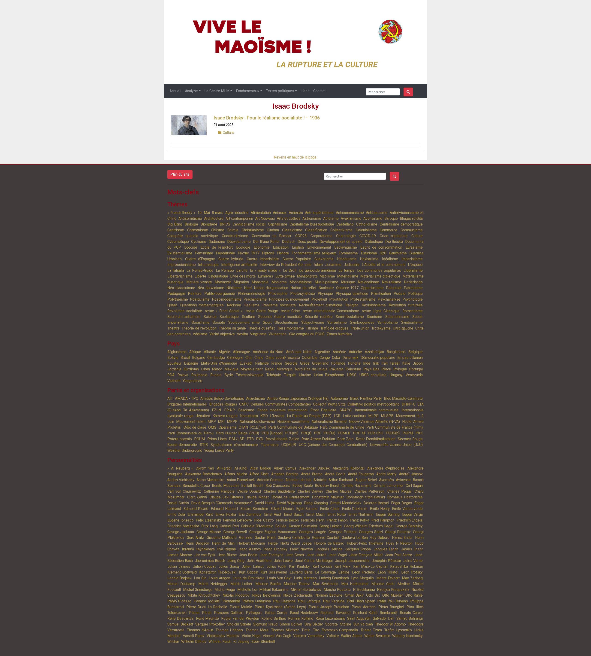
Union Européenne (329, 375)
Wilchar (173, 641)
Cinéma (273, 230)
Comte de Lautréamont (290, 497)
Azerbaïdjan (374, 352)
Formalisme (348, 253)
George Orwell (235, 532)
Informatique (208, 264)
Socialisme (201, 322)
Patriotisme (413, 288)
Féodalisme (225, 253)
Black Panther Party (366, 398)
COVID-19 (367, 236)
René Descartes (180, 618)
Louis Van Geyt (279, 578)
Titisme (312, 328)
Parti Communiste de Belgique (293, 427)
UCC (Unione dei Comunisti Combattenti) (333, 444)
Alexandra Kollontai (349, 468)
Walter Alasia (351, 636)
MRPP (232, 421)
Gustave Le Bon (355, 537)
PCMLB (344, 433)
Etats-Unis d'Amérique (219, 363)
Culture (228, 132)
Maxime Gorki (383, 584)
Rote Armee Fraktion (318, 439)
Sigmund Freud (265, 624)
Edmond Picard (196, 508)
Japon (418, 363)
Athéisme (331, 218)
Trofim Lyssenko (398, 630)
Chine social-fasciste (282, 357)
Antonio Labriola (298, 480)
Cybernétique (178, 241)
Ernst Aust (272, 514)
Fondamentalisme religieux (314, 253)
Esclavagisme (345, 247)
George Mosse (208, 532)
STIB (204, 444)
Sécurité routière (318, 316)
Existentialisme (179, 253)
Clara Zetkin (197, 497)
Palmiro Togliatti (207, 601)
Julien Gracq (228, 566)
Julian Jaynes (178, 566)
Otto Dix (373, 595)
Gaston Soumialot (303, 526)
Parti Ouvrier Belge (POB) (237, 433)
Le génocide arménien (317, 270)
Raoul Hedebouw (304, 612)
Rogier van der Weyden (240, 618)
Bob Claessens (277, 485)
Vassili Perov (194, 636)
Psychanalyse (389, 299)
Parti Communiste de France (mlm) (394, 427)
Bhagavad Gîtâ (411, 218)
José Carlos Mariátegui (314, 560)
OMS (212, 427)
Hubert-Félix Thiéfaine (365, 543)
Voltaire (332, 636)
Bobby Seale (302, 485)
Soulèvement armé (244, 322)
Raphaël (326, 612)
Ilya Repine (226, 549)
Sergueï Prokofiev (210, 624)
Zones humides (339, 334)
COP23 (301, 236)
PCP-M (359, 433)
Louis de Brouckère (248, 578)
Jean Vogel (338, 555)
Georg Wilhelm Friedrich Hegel (369, 526)
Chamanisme (197, 230)
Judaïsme (333, 264)
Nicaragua (284, 369)
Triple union (360, 328)
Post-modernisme (226, 299)
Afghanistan (177, 352)
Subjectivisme (312, 322)
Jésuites (203, 416)
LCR (337, 416)
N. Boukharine (364, 589)
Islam (318, 264)
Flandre (283, 253)
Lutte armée (285, 276)
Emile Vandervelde (407, 508)
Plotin (206, 612)
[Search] (408, 92)
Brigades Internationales (187, 404)
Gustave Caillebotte (294, 537)
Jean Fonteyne (271, 555)
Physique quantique (352, 293)
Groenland (320, 363)
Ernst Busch (294, 514)
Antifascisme (376, 213)
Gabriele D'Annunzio (257, 526)
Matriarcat (223, 282)
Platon (194, 612)
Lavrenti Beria (301, 572)
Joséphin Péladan (386, 560)
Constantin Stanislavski (366, 497)
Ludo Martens (305, 578)
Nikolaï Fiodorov (236, 595)
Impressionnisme (181, 264)
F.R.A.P (229, 410)
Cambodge (216, 357)
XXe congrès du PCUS (307, 334)
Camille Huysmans (356, 485)
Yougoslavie (192, 380)
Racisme (234, 305)
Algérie (224, 352)
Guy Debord (380, 537)
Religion (352, 305)
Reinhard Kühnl (365, 612)
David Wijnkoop (289, 503)
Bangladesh (396, 352)
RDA (171, 375)
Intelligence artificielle (239, 264)
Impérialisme (412, 259)
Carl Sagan (414, 485)
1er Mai (203, 213)
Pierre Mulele (241, 607)
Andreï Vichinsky (180, 480)
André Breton (312, 474)
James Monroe (179, 555)
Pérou (386, 369)
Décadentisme (239, 241)
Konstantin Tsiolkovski (217, 572)
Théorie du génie (232, 328)
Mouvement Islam (190, 421)
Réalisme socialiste (279, 305)
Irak (376, 363)
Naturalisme (391, 282)
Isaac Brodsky (275, 549)
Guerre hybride (230, 259)
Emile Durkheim (355, 508)
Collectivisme (341, 230)
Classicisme (292, 230)
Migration (241, 282)
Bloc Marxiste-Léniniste (403, 398)
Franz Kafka (359, 520)
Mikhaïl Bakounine (274, 589)
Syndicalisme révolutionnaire (234, 444)
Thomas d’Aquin (200, 630)
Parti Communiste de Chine (342, 427)
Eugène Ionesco (180, 520)
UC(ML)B (288, 444)
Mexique (231, 369)
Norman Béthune (328, 595)
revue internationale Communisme (331, 311)
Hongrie (354, 363)
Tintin (306, 630)
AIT (170, 398)
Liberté (200, 276)
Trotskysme (381, 328)
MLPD (373, 416)
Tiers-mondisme (290, 328)
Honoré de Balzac (329, 543)
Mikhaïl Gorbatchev (306, 589)
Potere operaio (179, 439)
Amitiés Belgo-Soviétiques (222, 398)
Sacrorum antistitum (183, 316)
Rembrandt (388, 612)
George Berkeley (409, 526)
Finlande (262, 363)
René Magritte (207, 618)
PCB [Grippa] (272, 433)
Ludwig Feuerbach (334, 578)
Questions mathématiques (202, 305)
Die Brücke (394, 241)
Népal (269, 369)
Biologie (191, 224)
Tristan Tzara (371, 630)
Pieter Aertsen (364, 607)
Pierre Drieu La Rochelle (206, 607)
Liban (205, 369)
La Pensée (225, 270)
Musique (348, 282)
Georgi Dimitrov (397, 532)
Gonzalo (245, 537)
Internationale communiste (377, 410)
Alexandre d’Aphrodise (385, 468)
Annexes (296, 213)
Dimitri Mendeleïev (345, 503)
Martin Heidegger (212, 584)
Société (219, 322)
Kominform (249, 416)
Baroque (391, 218)
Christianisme (253, 230)
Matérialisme (347, 276)
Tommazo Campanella (340, 630)
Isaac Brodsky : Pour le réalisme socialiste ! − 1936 (267, 118)
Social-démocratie (182, 444)
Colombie (309, 357)
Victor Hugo (251, 636)
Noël (248, 288)
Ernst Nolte (336, 514)
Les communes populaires (379, 270)
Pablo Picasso (179, 601)
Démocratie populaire (378, 357)
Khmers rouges (225, 416)
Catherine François (219, 491)
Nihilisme (234, 288)
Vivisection (277, 334)
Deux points (307, 241)
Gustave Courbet (325, 537)
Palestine (353, 369)
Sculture (248, 316)
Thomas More (257, 630)
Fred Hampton (383, 520)
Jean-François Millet (366, 555)
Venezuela (414, 375)
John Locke (283, 560)
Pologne (400, 369)
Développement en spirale (341, 241)
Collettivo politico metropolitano (374, 404)
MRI (221, 421)
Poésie (399, 293)
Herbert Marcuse (251, 543)
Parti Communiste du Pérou (190, 433)
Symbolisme (387, 322)
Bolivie (172, 357)
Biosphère (209, 224)
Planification (381, 293)
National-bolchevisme (257, 421)
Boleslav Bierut (327, 485)
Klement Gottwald (182, 572)
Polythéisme (177, 299)
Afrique (195, 352)
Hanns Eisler (402, 537)
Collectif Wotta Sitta (329, 404)
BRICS (225, 224)
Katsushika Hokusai (406, 566)
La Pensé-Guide (200, 270)
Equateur (174, 363)
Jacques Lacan (386, 549)
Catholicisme (366, 224)
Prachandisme (255, 299)
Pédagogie (176, 293)
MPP (212, 421)
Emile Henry (380, 508)
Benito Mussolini (225, 485)
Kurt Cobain (248, 572)
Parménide (231, 601)
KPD (264, 416)
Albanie (210, 352)
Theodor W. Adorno (390, 624)
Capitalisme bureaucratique (312, 224)
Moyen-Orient (252, 369)
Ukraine (305, 375)
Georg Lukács (331, 526)
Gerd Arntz (195, 537)
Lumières (265, 276)
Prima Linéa (217, 439)
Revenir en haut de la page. (295, 157)
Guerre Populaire (297, 259)
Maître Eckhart (388, 578)
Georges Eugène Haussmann (273, 532)
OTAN (243, 427)
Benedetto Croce (196, 485)
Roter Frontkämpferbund (375, 439)
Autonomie (339, 398)
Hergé (273, 543)
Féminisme (204, 253)
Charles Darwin (310, 491)
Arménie (339, 352)
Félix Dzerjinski (208, 520)
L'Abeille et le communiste (383, 264)
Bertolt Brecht (252, 485)
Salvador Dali (383, 618)
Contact (319, 91)
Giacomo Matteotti (222, 537)
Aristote (320, 480)
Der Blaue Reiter (266, 241)
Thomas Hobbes (229, 630)
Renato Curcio (411, 612)
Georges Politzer (342, 532)
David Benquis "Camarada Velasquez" (222, 503)
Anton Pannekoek (241, 480)
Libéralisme (413, 270)
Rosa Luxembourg (330, 618)
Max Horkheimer (355, 584)
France (276, 363)
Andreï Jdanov (411, 474)
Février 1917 (248, 253)
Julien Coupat (204, 566)
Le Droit (289, 270)
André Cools (335, 474)
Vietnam (174, 380)
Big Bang (174, 224)
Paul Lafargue (309, 601)
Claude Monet (257, 497)
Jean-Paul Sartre (398, 555)
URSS (351, 375)
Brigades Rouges (223, 404)
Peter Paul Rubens (392, 601)
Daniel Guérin (178, 503)
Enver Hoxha (225, 514)
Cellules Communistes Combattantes (281, 404)
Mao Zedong (412, 578)
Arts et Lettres (288, 218)
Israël (394, 363)
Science (210, 316)
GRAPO (346, 410)
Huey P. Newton (399, 543)
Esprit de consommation (381, 247)
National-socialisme (293, 421)
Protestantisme (362, 299)
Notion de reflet (303, 288)
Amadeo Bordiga (285, 474)
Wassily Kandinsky (407, 636)
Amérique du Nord (268, 352)
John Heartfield (259, 560)
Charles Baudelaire (279, 491)
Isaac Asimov (249, 549)
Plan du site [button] (180, 174)
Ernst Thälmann (360, 514)
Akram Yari (205, 468)
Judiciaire (351, 264)
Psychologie (412, 299)
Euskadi (246, 363)
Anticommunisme (350, 213)
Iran (385, 363)
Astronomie (311, 218)
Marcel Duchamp (181, 584)
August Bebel (366, 480)
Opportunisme (372, 288)
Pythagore (254, 612)
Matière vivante (199, 282)
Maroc (217, 369)
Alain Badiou (260, 468)
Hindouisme (346, 259)
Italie (406, 363)
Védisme (200, 334)
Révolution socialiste (184, 311)
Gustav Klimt (265, 537)
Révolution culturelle (406, 305)
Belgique (415, 352)
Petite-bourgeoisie (219, 293)
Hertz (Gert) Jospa (295, 543)
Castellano (345, 224)
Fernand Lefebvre (237, 520)
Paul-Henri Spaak (361, 601)
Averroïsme (372, 218)
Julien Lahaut (253, 566)
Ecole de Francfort (217, 247)
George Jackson (180, 532)
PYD (259, 439)
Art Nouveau (265, 218)
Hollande (338, 363)
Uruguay (396, 375)
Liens (305, 91)
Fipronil (268, 253)
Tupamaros (270, 444)
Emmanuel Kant (200, 514)
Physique (325, 293)
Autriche (355, 352)
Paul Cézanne (284, 601)
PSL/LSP (236, 439)
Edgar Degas (401, 503)
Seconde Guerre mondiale (280, 316)
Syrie (229, 375)
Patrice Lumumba (256, 601)
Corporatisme (321, 236)
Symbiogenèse (362, 322)
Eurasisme (414, 247)
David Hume (264, 503)
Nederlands (413, 282)
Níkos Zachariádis (298, 595)
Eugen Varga (412, 514)
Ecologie (243, 247)
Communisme (412, 230)
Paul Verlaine (333, 601)
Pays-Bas (371, 369)
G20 (383, 253)
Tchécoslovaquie (249, 375)
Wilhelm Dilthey (193, 641)
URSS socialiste (372, 375)
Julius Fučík (276, 566)
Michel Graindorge (197, 589)
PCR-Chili (375, 433)
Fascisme (246, 410)
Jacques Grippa (358, 549)
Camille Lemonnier (389, 485)
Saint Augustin (359, 618)
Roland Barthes (273, 618)
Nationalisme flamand (329, 421)
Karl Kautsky (299, 566)
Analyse (191, 91)
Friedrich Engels (410, 520)
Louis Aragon (219, 578)
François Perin (313, 520)
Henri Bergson (197, 543)
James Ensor (412, 549)
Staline (345, 624)
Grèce (305, 363)
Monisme (279, 282)
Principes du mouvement (289, 299)
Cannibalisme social (249, 224)
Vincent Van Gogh (277, 636)
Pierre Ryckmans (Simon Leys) (280, 607)
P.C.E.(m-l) (258, 427)
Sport (267, 322)
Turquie (290, 375)
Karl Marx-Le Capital (370, 566)
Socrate (331, 624)
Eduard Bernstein (254, 508)
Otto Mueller (392, 595)
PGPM (407, 433)
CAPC (244, 404)
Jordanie (174, 369)
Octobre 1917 (347, 288)
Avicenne (403, 480)
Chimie (232, 230)
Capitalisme (277, 224)
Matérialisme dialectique (380, 276)
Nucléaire (326, 288)
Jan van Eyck (205, 555)
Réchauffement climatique (320, 305)
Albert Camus (285, 468)
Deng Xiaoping (316, 503)
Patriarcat (393, 288)
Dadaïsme (216, 241)
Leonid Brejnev (179, 578)
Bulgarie (198, 357)
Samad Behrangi (409, 618)
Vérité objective (222, 334)
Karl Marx (342, 566)
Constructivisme (235, 236)
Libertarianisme (180, 276)
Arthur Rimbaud (341, 480)
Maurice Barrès (268, 584)
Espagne (191, 363)
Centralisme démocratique (401, 224)
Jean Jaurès (316, 555)
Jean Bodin (248, 555)
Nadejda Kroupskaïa (393, 589)
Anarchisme (255, 398)
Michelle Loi (247, 589)
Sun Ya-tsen (363, 624)
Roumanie (199, 375)
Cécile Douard (249, 491)
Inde (366, 363)
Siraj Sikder (314, 624)
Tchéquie (273, 375)
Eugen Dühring (388, 514)
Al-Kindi (241, 468)
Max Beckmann (325, 584)
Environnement (319, 247)
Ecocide (190, 247)
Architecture (213, 218)
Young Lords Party (219, 450)
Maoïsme (327, 276)
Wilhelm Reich (219, 641)
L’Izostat (277, 416)
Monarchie (260, 282)
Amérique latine (299, 352)
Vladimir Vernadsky (308, 636)
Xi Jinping (241, 641)
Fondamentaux (247, 91)
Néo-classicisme (181, 288)
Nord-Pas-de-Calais (311, 369)
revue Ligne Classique (381, 311)
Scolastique (229, 316)
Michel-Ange (224, 589)
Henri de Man (223, 543)
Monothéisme (300, 282)
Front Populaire (323, 410)
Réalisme (251, 305)
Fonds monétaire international (282, 410)
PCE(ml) (291, 433)
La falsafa (175, 270)
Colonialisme (366, 230)
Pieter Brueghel (391, 607)
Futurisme (369, 253)
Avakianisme (351, 218)
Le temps (346, 270)
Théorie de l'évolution (199, 328)
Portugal (416, 369)
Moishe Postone (337, 589)
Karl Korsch (322, 566)
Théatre (173, 328)
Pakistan (336, 369)
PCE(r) (306, 433)
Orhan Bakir (354, 595)
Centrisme (175, 230)
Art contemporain (239, 218)
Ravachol (343, 612)
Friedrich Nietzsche (183, 526)
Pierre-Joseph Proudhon (329, 607)
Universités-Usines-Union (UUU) (396, 444)
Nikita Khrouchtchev (204, 595)
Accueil (175, 91)
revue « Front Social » (224, 311)
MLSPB (387, 416)
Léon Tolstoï (388, 572)
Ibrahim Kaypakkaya (198, 549)
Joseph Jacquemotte (352, 560)
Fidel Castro (264, 520)
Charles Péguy (399, 491)
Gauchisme (398, 253)
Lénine (343, 572)
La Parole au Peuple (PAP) (309, 416)
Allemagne (241, 352)
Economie (262, 247)
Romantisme (412, 311)
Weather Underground (184, 450)
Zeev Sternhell (263, 641)
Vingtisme (258, 334)
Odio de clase (195, 427)
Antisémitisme (190, 218)
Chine (258, 357)
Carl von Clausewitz (184, 491)
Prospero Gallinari (228, 612)
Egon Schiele (307, 508)
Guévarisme (324, 259)
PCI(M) (329, 433)
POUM (199, 439)
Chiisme (217, 230)
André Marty (386, 474)
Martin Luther (241, 584)
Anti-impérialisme (319, 213)
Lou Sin (200, 578)
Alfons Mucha (235, 474)
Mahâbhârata (307, 276)
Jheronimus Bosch (210, 560)
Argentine (322, 352)
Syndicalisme (412, 322)
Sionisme (374, 316)
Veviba (242, 334)
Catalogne (235, 357)
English (298, 247)
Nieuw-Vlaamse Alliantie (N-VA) (374, 421)
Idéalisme (390, 259)
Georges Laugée (312, 532)
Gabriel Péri (229, 526)
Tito (316, 630)
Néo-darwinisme (210, 288)
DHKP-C (408, 404)
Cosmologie (346, 236)
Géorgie (291, 363)
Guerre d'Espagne (200, 259)
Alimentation (261, 213)
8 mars (217, 213)
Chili (248, 357)
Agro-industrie (236, 213)
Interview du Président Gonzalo (285, 264)
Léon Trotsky (412, 572)
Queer (172, 305)
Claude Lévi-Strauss (226, 497)
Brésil (185, 357)
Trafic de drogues (334, 328)
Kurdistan (191, 369)
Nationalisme (368, 282)
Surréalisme (337, 322)
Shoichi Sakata (239, 624)
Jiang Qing (236, 560)
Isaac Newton (301, 549)
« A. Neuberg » (180, 468)
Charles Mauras (339, 491)
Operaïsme (228, 427)
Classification (316, 230)
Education (281, 247)
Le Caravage (325, 572)
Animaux (279, 213)
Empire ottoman (410, 357)
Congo (325, 357)
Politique (415, 293)
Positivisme (200, 299)
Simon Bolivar (291, 624)
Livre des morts (243, 276)
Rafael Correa (276, 612)
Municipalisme (326, 282)
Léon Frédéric (363, 572)
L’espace (415, 264)
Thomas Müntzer (285, 630)
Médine (404, 584)
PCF (317, 433)
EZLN (216, 410)
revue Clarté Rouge (262, 311)
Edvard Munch (282, 508)
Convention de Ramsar (271, 236)
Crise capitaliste (394, 236)
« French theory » (181, 213)
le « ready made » (265, 270)
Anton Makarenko (210, 480)
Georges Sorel (371, 532)
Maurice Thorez (297, 584)
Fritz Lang (209, 526)
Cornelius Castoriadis (405, 497)
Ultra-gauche (403, 328)
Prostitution (338, 299)
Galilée (280, 526)
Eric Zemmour (250, 514)
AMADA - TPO (186, 398)
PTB (250, 439)
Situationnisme (397, 316)
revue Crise (290, 311)
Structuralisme (286, 322)
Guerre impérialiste (263, 259)
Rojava (183, 375)
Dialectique (374, 241)
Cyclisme (198, 241)
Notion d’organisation (271, 288)
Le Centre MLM (216, 91)
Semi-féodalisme (350, 316)
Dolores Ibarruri (376, 503)
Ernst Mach (315, 514)
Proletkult (319, 299)
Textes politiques (280, 91)
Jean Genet (295, 555)
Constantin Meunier (328, 497)
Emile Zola (176, 514)
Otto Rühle (414, 595)
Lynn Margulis (362, 578)
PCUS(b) (393, 433)
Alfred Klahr (259, 474)
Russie (216, 375)
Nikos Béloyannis (266, 595)
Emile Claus (329, 508)
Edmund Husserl (224, 508)
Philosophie (277, 293)
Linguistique (218, 276)
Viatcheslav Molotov (223, 636)
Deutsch (288, 241)
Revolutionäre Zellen (282, 439)
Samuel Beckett (180, 624)
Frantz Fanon (337, 520)
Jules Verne (413, 560)
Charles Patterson (370, 491)
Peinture (195, 293)
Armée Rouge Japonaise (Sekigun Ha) (298, 398)
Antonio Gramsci (270, 480)
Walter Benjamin (377, 636)
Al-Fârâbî (224, 468)
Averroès (386, 480)
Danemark (350, 357)
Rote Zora (345, 439)
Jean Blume (227, 555)
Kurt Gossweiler (274, 572)
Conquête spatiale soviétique (192, 236)
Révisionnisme (374, 305)
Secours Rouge (410, 439)
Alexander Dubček (314, 468)
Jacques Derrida (328, 549)
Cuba (336, 357)
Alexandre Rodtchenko (203, 474)
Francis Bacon (287, 520)
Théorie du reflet (261, 328)
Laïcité (241, 270)
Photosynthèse (302, 293)
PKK (419, 433)
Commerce (388, 230)
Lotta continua (354, 416)
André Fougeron (361, 474)
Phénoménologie (251, 293)
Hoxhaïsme (369, 259)
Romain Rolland (300, 618)
